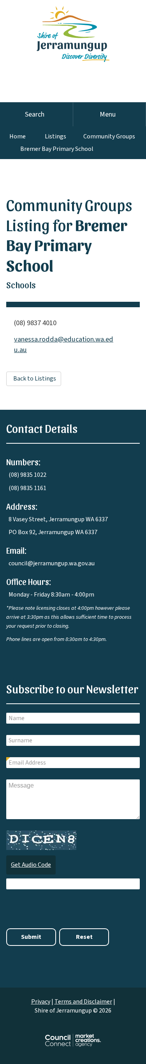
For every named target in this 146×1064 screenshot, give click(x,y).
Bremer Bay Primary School (56, 149)
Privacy (40, 1001)
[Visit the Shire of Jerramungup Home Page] (73, 30)
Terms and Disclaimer (83, 1001)
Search (34, 114)
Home (17, 136)
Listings (55, 136)
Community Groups (109, 136)
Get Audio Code (31, 864)
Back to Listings (34, 378)
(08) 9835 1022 (27, 475)
